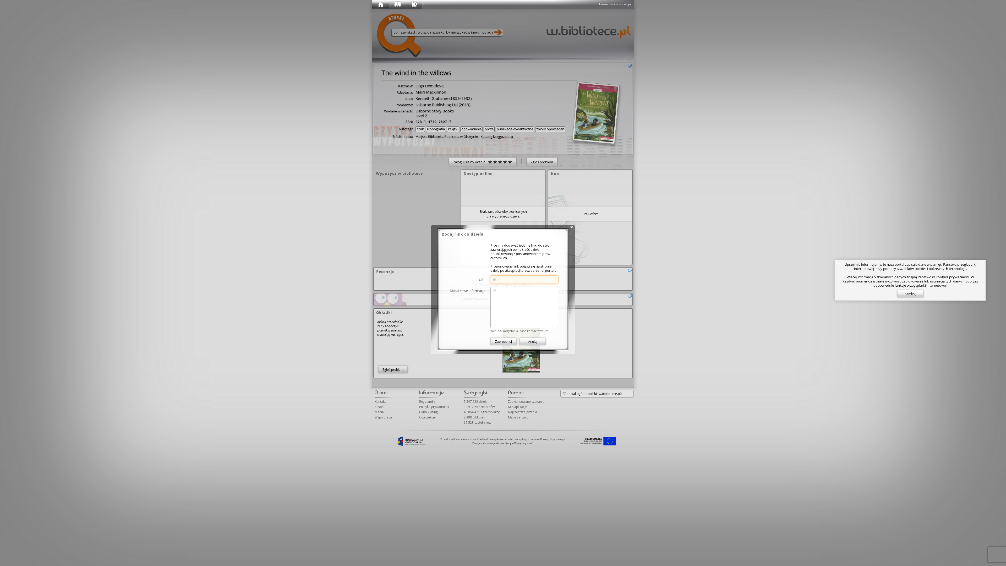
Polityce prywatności (952, 277)
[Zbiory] (397, 4)
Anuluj (532, 341)
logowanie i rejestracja (615, 4)
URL (482, 279)
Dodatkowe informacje (467, 290)
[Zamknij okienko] (571, 227)
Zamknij (910, 294)
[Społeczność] (414, 4)
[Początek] (380, 4)
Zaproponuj (503, 341)
